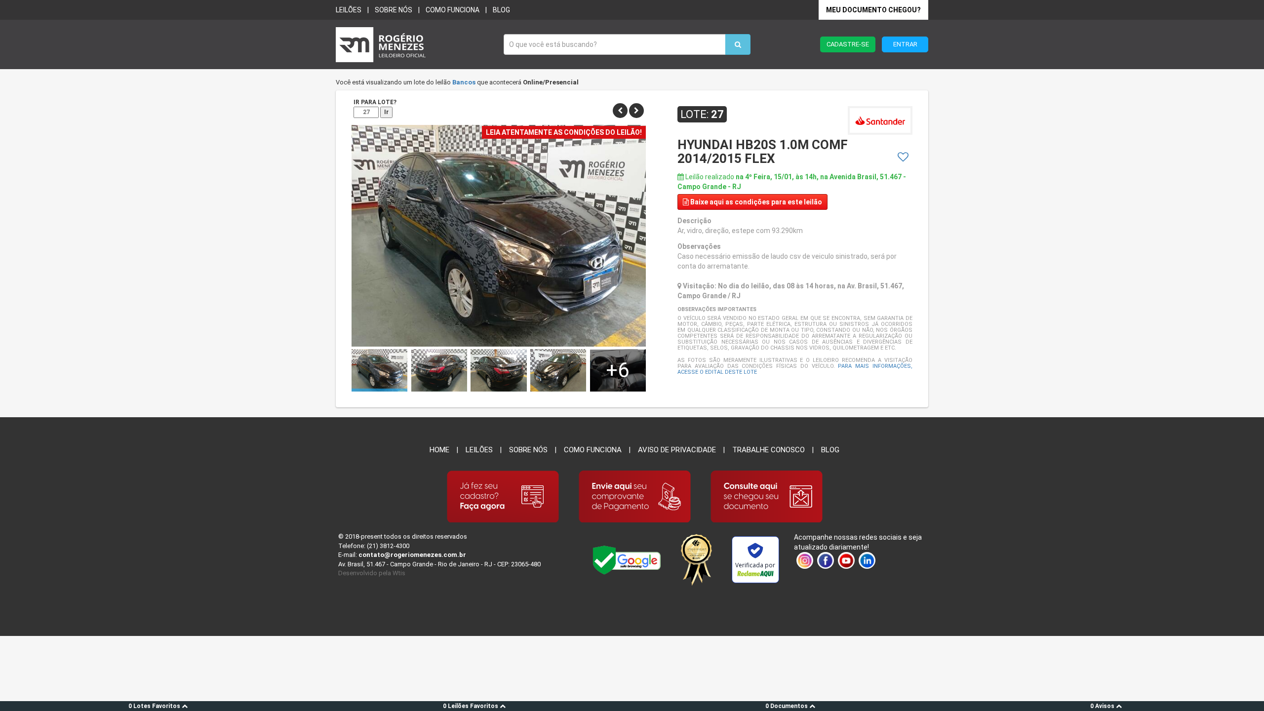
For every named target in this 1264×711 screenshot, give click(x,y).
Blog (501, 10)
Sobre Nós (528, 449)
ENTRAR (905, 44)
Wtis (399, 573)
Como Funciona (593, 449)
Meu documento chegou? (873, 10)
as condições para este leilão (756, 202)
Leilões (348, 10)
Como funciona (452, 10)
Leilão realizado (791, 182)
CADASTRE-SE (848, 44)
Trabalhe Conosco (768, 449)
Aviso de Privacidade (677, 449)
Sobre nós (393, 10)
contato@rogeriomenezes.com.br (412, 554)
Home (439, 449)
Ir (386, 112)
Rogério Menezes (415, 44)
